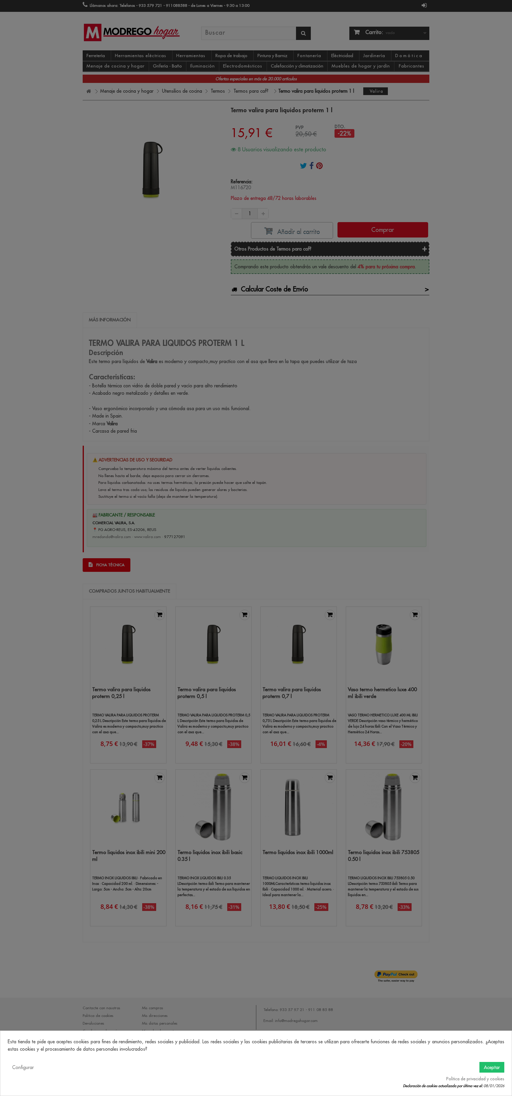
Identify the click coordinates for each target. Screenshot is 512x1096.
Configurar (23, 1067)
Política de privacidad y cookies (475, 1078)
